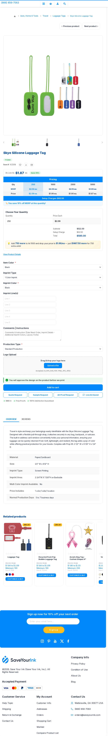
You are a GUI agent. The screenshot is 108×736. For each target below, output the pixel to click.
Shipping (6, 709)
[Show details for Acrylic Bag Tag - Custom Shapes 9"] (80, 536)
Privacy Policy (78, 663)
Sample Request (40, 395)
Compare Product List (47, 733)
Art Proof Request (66, 395)
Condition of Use (79, 669)
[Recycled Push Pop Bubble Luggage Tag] (49, 536)
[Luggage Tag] (17, 536)
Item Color (8, 262)
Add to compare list (26, 165)
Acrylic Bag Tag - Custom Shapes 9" (78, 558)
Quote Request (15, 395)
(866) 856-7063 (83, 709)
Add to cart (53, 387)
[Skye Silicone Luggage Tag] (15, 142)
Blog (73, 681)
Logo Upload (9, 354)
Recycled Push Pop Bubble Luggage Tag (48, 558)
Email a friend (32, 165)
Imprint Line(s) (10, 293)
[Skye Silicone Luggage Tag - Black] (47, 142)
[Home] (14, 16)
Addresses (42, 709)
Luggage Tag (13, 557)
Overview (11, 419)
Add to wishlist (20, 165)
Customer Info (44, 703)
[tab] (11, 419)
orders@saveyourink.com (87, 715)
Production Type (12, 344)
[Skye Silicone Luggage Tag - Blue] (78, 142)
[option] (24, 142)
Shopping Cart (44, 721)
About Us (76, 675)
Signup (53, 629)
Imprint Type (9, 273)
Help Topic (7, 703)
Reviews (26, 419)
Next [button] (102, 142)
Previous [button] (4, 142)
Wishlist (40, 727)
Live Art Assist (92, 395)
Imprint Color (10, 283)
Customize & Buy (15, 579)
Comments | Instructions (16, 328)
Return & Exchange (11, 715)
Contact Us (7, 721)
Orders (40, 715)
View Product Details (12, 254)
